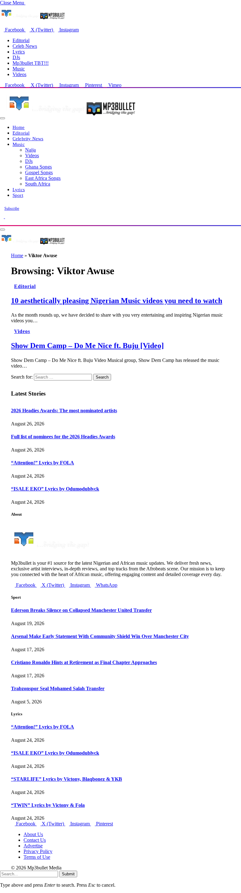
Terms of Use (37, 857)
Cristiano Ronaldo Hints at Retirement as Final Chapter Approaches (84, 662)
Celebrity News (28, 138)
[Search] (2, 222)
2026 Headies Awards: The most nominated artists (64, 410)
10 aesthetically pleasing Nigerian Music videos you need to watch (116, 301)
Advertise (33, 845)
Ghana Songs (38, 166)
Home (19, 127)
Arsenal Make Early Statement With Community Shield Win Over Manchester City (100, 636)
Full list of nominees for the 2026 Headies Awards (63, 436)
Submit (68, 874)
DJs (16, 57)
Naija (30, 150)
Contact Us (35, 840)
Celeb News (25, 46)
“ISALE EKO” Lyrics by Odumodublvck (55, 488)
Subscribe (11, 208)
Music (19, 68)
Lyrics (19, 51)
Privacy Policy (38, 851)
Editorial (21, 40)
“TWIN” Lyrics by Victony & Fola (48, 805)
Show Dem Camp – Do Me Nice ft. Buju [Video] (87, 345)
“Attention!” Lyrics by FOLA (42, 462)
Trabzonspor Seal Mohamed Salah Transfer (57, 688)
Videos (19, 74)
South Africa (37, 183)
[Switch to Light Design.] (7, 216)
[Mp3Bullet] (71, 116)
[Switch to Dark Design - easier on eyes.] (2, 216)
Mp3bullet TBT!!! (31, 63)
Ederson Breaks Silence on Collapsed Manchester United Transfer (81, 610)
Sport (18, 195)
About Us (33, 834)
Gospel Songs (39, 172)
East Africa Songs (43, 178)
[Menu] (2, 118)
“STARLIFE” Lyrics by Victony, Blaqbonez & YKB (66, 779)
